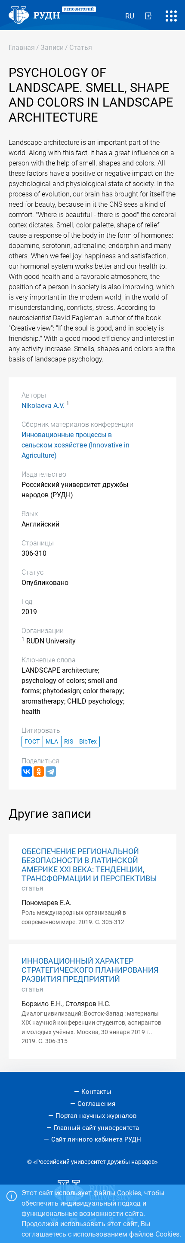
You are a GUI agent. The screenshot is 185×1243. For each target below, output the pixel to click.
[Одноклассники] (39, 771)
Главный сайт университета (96, 1128)
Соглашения (96, 1104)
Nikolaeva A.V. (43, 405)
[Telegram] (51, 771)
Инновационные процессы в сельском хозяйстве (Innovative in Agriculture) (76, 445)
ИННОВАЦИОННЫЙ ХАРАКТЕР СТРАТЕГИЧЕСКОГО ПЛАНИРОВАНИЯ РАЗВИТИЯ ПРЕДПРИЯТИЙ (90, 970)
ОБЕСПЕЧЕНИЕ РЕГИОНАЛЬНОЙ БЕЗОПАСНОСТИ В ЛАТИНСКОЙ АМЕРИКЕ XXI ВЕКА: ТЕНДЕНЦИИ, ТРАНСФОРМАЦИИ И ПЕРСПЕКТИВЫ (89, 865)
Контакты (96, 1092)
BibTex (88, 741)
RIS (68, 741)
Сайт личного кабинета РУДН (96, 1139)
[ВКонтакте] (27, 771)
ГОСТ (32, 741)
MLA (52, 741)
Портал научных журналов (96, 1116)
